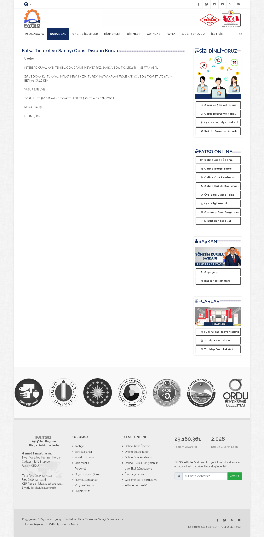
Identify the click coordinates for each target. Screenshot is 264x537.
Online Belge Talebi (137, 451)
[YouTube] (222, 4)
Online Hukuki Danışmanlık (141, 463)
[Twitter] (206, 4)
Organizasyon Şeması (88, 474)
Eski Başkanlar (83, 451)
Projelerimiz (82, 491)
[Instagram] (214, 4)
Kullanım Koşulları (33, 524)
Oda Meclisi (82, 463)
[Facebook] (199, 4)
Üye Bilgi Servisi (135, 474)
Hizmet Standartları (86, 479)
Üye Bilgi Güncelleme (138, 468)
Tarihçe (79, 446)
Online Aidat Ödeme (137, 446)
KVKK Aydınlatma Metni (63, 524)
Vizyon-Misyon (84, 485)
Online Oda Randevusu (139, 457)
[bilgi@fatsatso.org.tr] (238, 4)
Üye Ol (235, 476)
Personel (80, 468)
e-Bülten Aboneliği (136, 485)
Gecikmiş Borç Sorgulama (141, 479)
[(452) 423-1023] (230, 4)
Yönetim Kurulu (84, 457)
